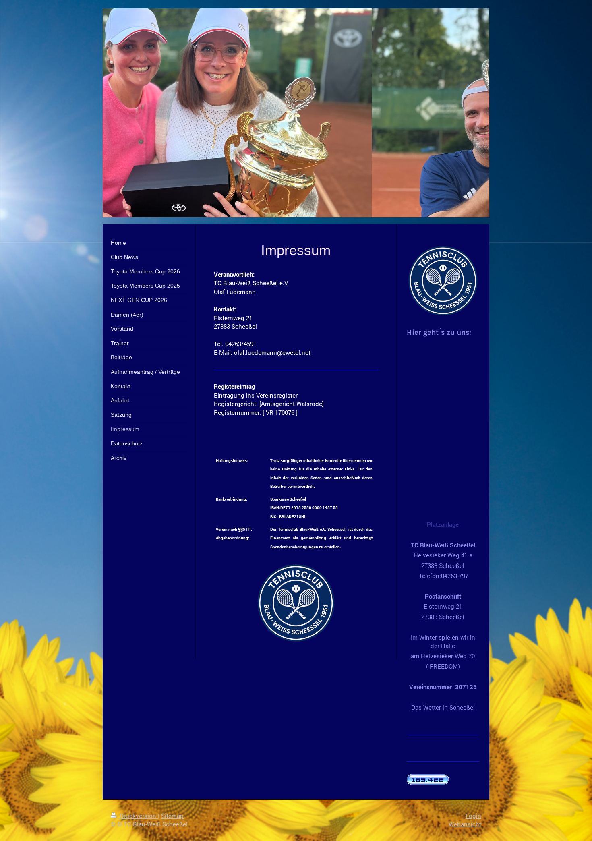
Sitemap (172, 816)
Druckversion (138, 816)
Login (473, 816)
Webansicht (465, 824)
